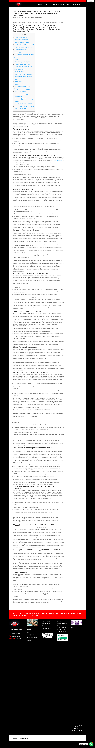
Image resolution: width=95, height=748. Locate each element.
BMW (61, 613)
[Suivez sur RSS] (79, 730)
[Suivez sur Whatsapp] (81, 730)
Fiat (19, 615)
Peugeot (36, 613)
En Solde (59, 621)
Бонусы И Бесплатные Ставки (21, 42)
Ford (57, 613)
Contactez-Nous (47, 626)
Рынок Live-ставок (19, 36)
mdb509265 (17, 17)
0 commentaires (39, 17)
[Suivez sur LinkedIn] (78, 730)
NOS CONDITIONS (75, 4)
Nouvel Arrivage (62, 623)
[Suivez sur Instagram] (74, 730)
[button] (91, 744)
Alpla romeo (50, 613)
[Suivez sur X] (76, 730)
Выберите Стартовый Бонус (21, 41)
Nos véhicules (46, 621)
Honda (15, 615)
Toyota (66, 613)
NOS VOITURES (47, 4)
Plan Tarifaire (46, 623)
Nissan (38, 615)
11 (47, 635)
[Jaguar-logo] (47, 637)
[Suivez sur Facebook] (72, 730)
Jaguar (72, 613)
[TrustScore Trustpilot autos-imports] (62, 640)
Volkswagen (29, 613)
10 (46, 635)
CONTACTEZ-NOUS (65, 4)
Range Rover (31, 615)
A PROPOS (56, 4)
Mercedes (20, 613)
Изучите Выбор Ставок (20, 98)
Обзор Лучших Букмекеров (21, 49)
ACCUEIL (40, 4)
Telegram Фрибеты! (19, 71)
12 (48, 635)
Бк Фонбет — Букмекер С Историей (23, 47)
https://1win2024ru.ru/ (58, 160)
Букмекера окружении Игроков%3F (23, 76)
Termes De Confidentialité (61, 626)
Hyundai (78, 613)
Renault (42, 613)
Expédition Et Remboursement (62, 630)
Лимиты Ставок (18, 81)
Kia (25, 615)
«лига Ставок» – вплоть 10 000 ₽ (22, 89)
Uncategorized (31, 17)
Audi (14, 613)
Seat (22, 615)
